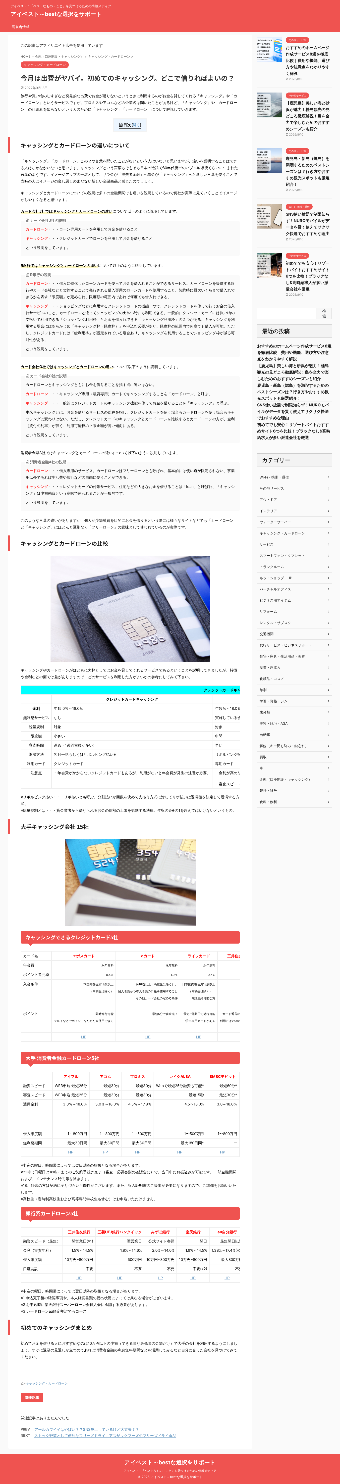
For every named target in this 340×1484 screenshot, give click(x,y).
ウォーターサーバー (275, 522)
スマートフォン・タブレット (282, 555)
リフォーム (268, 611)
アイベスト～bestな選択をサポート (56, 14)
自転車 (265, 734)
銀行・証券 (268, 790)
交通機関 (267, 634)
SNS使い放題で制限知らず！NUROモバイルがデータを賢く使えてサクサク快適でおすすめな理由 (293, 411)
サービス (267, 544)
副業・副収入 (270, 667)
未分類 (265, 712)
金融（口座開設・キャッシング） (286, 779)
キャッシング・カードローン (47, 1383)
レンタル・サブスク (275, 623)
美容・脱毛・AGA (273, 723)
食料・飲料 (268, 802)
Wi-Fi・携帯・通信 (274, 477)
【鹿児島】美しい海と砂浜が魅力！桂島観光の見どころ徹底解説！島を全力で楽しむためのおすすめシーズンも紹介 (308, 115)
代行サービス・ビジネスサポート (286, 645)
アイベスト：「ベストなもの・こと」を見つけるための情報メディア (170, 1471)
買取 (263, 757)
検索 (324, 313)
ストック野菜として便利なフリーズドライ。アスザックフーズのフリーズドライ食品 (105, 1435)
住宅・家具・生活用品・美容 (282, 656)
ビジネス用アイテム (275, 600)
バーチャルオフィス (275, 589)
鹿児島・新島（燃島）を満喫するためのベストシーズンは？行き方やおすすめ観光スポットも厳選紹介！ (308, 171)
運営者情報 (20, 27)
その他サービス (272, 488)
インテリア (268, 511)
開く (136, 125)
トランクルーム (272, 567)
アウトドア (268, 499)
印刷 (263, 690)
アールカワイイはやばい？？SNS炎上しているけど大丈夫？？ (86, 1429)
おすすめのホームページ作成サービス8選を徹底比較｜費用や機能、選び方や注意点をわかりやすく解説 (308, 60)
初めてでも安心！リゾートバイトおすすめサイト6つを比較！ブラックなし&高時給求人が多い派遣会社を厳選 (308, 276)
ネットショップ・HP (276, 578)
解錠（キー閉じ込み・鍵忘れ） (284, 746)
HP (83, 1037)
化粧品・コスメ (272, 678)
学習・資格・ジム (273, 701)
